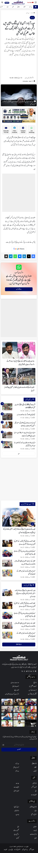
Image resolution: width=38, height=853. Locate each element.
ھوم (32, 13)
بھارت (17, 783)
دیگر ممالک (16, 810)
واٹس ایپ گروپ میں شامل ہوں (12, 694)
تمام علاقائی (34, 763)
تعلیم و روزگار (16, 830)
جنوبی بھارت (16, 787)
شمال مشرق (16, 791)
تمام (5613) (18, 644)
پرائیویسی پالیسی (25, 849)
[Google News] (18, 249)
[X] (33, 671)
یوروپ (17, 814)
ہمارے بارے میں (15, 682)
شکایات (5, 849)
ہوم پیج (35, 682)
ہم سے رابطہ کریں (33, 690)
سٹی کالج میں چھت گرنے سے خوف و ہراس (26, 414)
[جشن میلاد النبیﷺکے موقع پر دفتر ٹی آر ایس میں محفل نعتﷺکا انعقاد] (7, 406)
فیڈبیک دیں (10, 849)
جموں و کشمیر (34, 787)
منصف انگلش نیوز (33, 686)
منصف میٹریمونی (15, 686)
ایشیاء (7, 7)
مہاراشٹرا (17, 771)
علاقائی (18, 7)
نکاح (35, 838)
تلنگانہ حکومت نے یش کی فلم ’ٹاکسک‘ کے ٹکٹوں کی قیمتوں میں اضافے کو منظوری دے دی (24, 605)
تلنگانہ (24, 7)
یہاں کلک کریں (18, 289)
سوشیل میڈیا (16, 834)
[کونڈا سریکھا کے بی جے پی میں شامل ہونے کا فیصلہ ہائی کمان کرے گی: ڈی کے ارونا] (31, 709)
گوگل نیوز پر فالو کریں (32, 694)
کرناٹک (35, 771)
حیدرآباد (30, 7)
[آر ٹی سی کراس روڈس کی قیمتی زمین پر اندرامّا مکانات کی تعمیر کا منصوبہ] (19, 723)
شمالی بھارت (34, 794)
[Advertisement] (19, 67)
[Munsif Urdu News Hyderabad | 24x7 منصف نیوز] (18, 2)
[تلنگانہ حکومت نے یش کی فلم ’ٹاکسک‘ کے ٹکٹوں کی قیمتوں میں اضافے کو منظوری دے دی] (7, 543)
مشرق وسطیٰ (34, 814)
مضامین (35, 826)
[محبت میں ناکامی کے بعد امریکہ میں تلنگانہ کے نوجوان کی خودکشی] (7, 573)
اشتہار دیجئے (16, 690)
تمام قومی (35, 783)
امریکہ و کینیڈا (16, 807)
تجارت (35, 830)
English (7, 2)
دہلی (36, 791)
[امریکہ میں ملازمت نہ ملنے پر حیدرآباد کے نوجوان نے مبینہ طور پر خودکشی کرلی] (7, 444)
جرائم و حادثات (33, 834)
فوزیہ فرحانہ (27, 78)
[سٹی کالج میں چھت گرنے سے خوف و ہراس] (7, 416)
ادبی (18, 826)
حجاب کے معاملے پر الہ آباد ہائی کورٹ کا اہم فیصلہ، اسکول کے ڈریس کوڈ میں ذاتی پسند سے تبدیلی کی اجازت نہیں (24, 593)
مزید (19, 453)
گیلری (17, 838)
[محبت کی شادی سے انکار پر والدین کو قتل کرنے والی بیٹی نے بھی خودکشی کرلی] (7, 553)
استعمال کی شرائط (17, 849)
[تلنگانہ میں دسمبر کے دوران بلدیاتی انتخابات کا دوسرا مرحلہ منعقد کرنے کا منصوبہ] (19, 716)
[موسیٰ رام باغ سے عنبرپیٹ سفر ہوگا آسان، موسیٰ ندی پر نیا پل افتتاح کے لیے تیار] (7, 434)
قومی (13, 7)
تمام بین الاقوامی (33, 807)
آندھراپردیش (16, 767)
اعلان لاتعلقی (31, 849)
